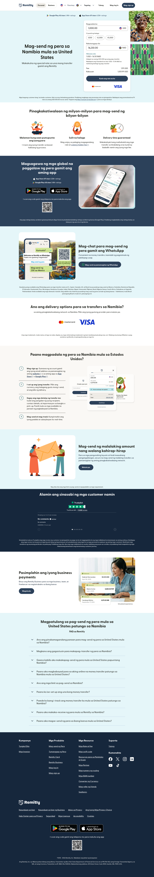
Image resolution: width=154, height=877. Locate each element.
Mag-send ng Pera (57, 746)
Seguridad (50, 816)
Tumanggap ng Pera (57, 752)
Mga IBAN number (86, 776)
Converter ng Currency (88, 781)
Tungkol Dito (24, 746)
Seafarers (83, 792)
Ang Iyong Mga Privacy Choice (98, 810)
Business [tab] (51, 5)
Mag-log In (114, 5)
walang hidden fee (80, 145)
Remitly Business (56, 762)
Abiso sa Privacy (75, 810)
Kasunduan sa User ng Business (51, 810)
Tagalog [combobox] (87, 5)
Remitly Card (54, 757)
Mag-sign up (128, 5)
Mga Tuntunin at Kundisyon (87, 99)
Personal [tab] (41, 5)
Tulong (101, 5)
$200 (90, 38)
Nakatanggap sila (93, 43)
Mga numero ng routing (89, 771)
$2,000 (100, 38)
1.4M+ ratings (62, 16)
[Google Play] (36, 191)
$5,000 (110, 38)
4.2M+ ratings (94, 16)
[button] (63, 5)
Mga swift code (85, 752)
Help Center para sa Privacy (31, 816)
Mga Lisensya (64, 816)
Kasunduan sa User (27, 810)
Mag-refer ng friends (87, 787)
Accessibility (78, 816)
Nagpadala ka (91, 24)
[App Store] (59, 191)
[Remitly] (26, 5)
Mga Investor (24, 752)
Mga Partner (84, 765)
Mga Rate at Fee (86, 746)
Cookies (90, 816)
